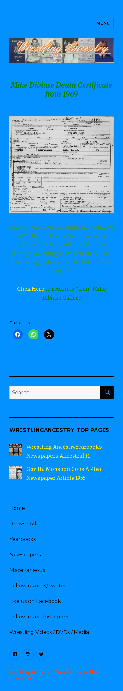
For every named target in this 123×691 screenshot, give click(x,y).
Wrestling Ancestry (29, 672)
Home (17, 508)
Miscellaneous (27, 570)
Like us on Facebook (35, 601)
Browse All (22, 524)
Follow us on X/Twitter (37, 586)
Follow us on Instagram (38, 617)
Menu (103, 23)
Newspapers (25, 555)
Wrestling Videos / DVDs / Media (49, 632)
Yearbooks (22, 539)
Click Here (30, 289)
